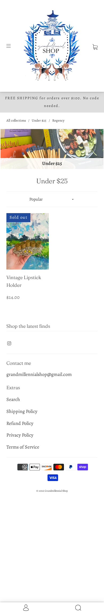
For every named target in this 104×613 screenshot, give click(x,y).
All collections (16, 120)
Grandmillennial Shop (56, 490)
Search (13, 399)
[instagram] (9, 343)
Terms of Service (22, 447)
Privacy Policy (19, 435)
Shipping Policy (21, 411)
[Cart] (95, 46)
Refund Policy (19, 423)
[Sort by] (52, 199)
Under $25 (39, 120)
